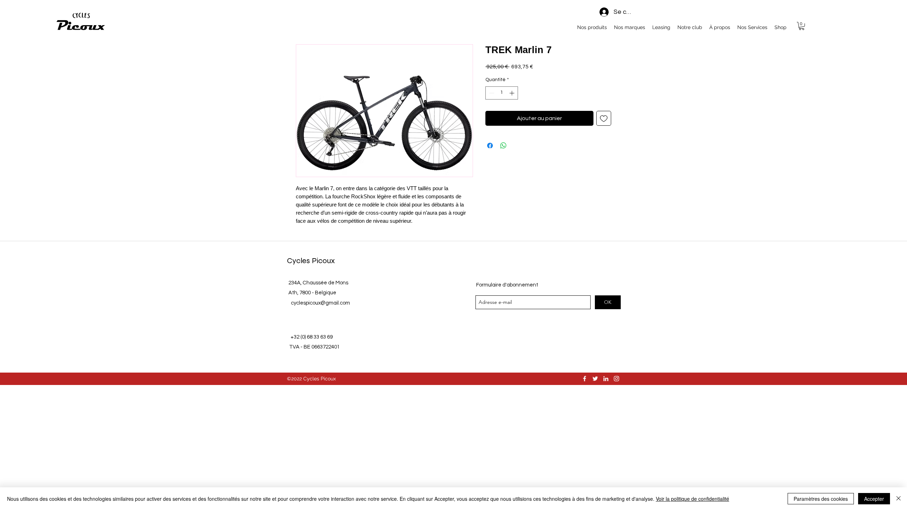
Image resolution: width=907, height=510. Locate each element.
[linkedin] (605, 378)
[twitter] (595, 378)
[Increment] (512, 93)
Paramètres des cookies (821, 498)
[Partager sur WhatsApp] (503, 145)
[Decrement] (490, 93)
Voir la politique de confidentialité (692, 498)
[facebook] (584, 378)
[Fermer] (898, 498)
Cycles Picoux (311, 260)
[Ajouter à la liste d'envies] (603, 118)
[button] (801, 26)
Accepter (874, 498)
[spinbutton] (501, 93)
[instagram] (616, 378)
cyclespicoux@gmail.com (320, 303)
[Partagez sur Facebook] (490, 145)
